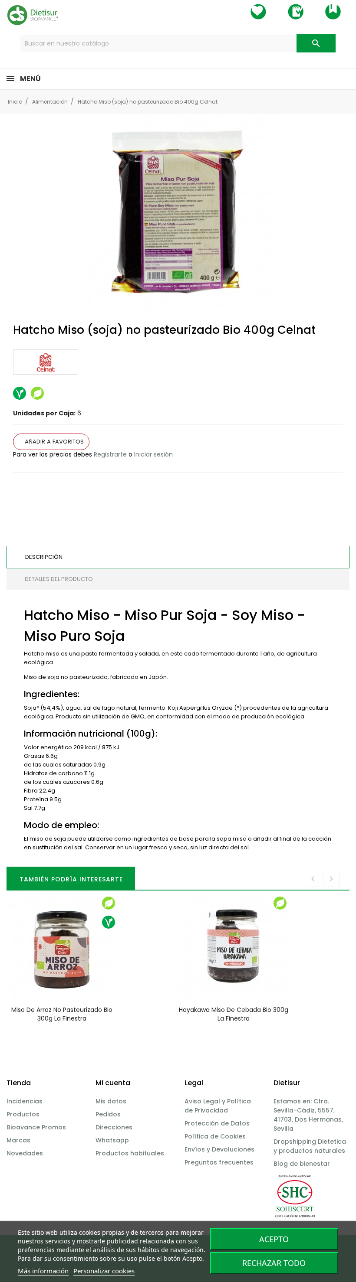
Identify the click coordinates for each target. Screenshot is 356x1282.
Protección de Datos (217, 1123)
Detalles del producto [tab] (59, 579)
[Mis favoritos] (258, 12)
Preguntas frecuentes (219, 1162)
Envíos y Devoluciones (219, 1149)
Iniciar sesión (153, 454)
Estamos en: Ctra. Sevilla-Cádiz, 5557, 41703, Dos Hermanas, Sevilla (308, 1115)
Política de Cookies (215, 1136)
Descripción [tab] (44, 557)
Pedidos (108, 1114)
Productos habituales (130, 1153)
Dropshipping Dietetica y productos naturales (310, 1146)
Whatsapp (112, 1140)
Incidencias (25, 1101)
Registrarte (110, 454)
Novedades (25, 1153)
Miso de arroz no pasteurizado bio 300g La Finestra (61, 1014)
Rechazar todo (274, 1263)
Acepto (274, 1239)
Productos (23, 1114)
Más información (43, 1270)
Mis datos (111, 1101)
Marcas (18, 1140)
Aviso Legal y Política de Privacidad (218, 1106)
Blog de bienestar (302, 1163)
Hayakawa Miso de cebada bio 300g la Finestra (233, 1014)
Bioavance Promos (36, 1127)
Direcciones (114, 1127)
